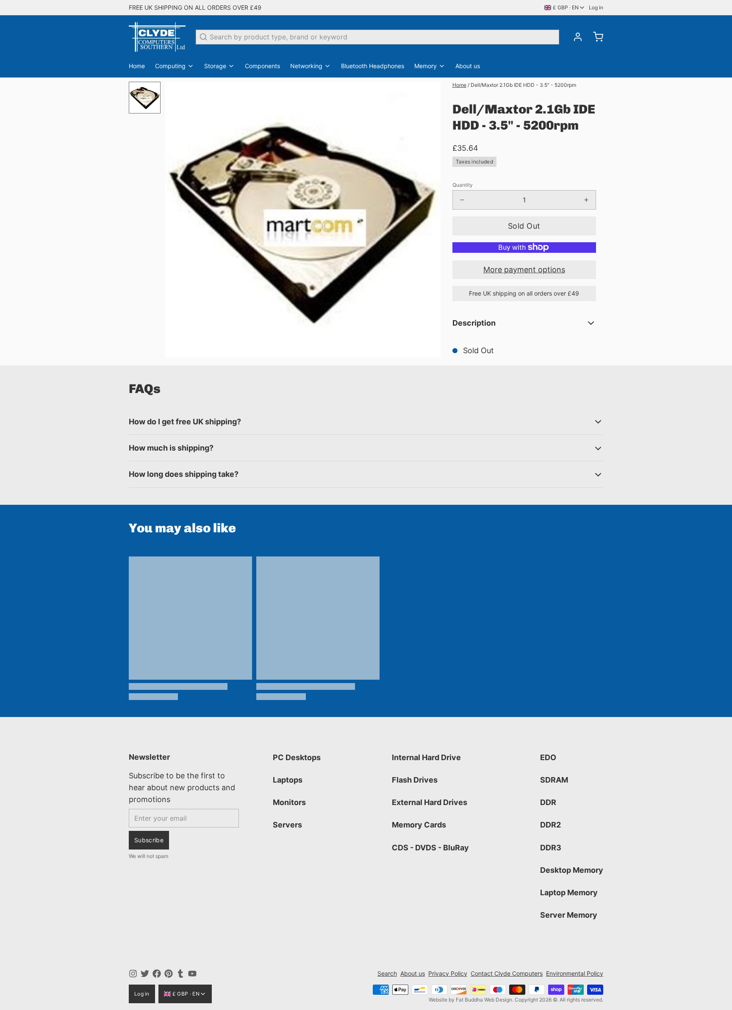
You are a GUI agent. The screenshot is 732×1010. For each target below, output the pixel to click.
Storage (215, 65)
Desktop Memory (571, 870)
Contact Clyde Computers (507, 973)
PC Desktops (297, 757)
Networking (306, 65)
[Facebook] (156, 973)
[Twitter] (145, 973)
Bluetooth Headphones (372, 65)
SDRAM (554, 779)
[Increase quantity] (586, 200)
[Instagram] (133, 973)
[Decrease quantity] (462, 200)
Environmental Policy (574, 973)
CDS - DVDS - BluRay (430, 847)
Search (387, 973)
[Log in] (574, 37)
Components (262, 65)
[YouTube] (192, 973)
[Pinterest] (168, 973)
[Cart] (594, 37)
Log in (596, 7)
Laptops (287, 779)
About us (467, 65)
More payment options (524, 269)
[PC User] (157, 37)
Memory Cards (419, 824)
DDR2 (550, 824)
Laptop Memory (569, 892)
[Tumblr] (180, 973)
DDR (548, 802)
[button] (524, 225)
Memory (425, 65)
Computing (170, 65)
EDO (548, 757)
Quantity (462, 185)
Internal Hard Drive (426, 757)
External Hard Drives (429, 802)
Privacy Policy (447, 973)
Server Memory (568, 914)
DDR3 (550, 847)
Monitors (289, 802)
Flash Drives (415, 779)
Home (137, 65)
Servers (287, 824)
